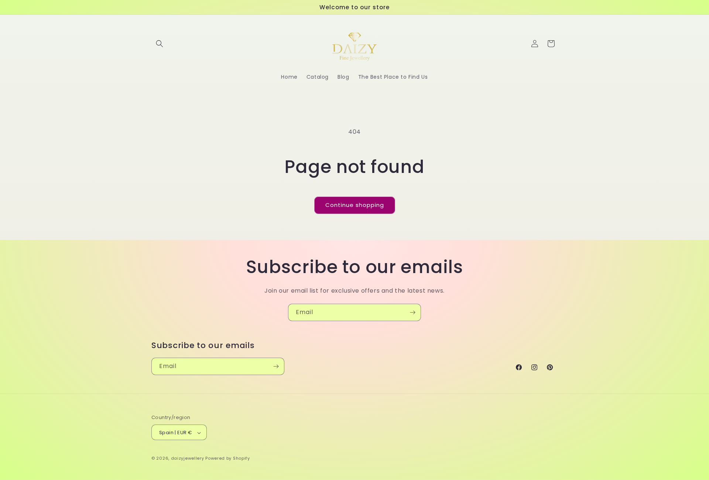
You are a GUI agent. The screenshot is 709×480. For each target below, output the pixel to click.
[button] (159, 43)
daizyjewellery (187, 459)
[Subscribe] (412, 312)
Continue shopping (354, 205)
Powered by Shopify (227, 459)
